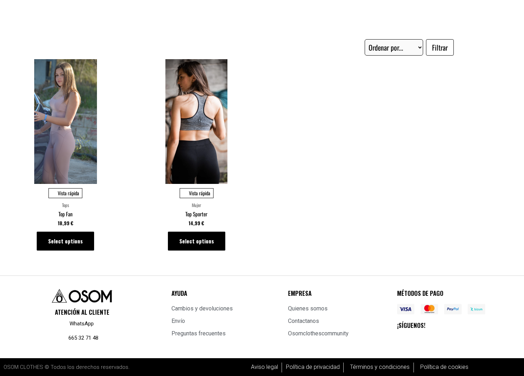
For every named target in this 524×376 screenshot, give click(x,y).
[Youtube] (448, 340)
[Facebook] (404, 340)
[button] (440, 47)
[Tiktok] (470, 340)
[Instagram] (426, 340)
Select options (65, 241)
